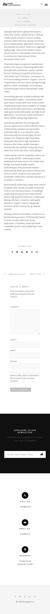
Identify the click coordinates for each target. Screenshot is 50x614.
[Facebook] (15, 597)
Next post (36, 274)
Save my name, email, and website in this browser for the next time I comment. (24, 378)
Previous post (17, 274)
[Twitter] (20, 597)
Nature (32, 25)
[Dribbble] (35, 597)
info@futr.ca (25, 534)
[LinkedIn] (29, 597)
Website (13, 361)
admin (25, 18)
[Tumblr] (25, 597)
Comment (14, 307)
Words (27, 21)
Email (13, 350)
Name (13, 340)
